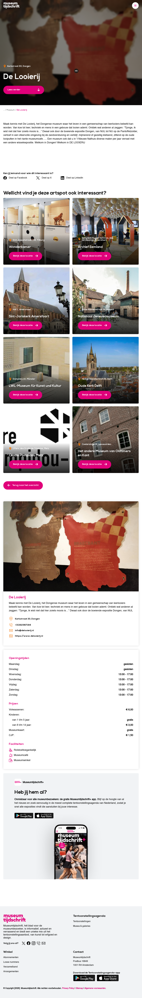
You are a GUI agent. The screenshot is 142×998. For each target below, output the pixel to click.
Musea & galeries (81, 926)
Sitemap (79, 988)
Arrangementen (11, 971)
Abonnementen (10, 957)
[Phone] (38, 943)
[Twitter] (23, 943)
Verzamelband (10, 967)
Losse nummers (11, 962)
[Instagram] (33, 943)
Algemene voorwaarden (95, 988)
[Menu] (135, 5)
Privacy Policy (68, 988)
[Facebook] (28, 943)
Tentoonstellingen (82, 921)
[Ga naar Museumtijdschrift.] (4, 110)
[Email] (43, 943)
